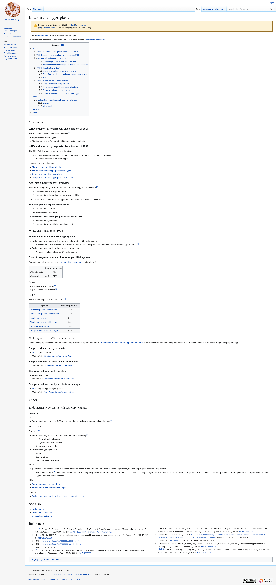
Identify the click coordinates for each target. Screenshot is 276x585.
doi (71, 532)
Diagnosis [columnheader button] (43, 305)
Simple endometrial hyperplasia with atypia (51, 170)
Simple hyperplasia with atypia (43, 322)
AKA (34, 352)
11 (109, 468)
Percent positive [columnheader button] (69, 305)
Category (34, 559)
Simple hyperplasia (38, 318)
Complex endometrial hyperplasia (47, 174)
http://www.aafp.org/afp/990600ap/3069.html (59, 541)
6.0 (37, 550)
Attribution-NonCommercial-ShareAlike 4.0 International (71, 575)
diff (40, 28)
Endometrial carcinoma (42, 512)
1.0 (37, 528)
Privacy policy (33, 579)
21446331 (248, 532)
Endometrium (42, 35)
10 (87, 435)
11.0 (160, 549)
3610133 (205, 553)
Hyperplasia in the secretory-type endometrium (121, 342)
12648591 (210, 547)
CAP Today (173, 540)
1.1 (40, 528)
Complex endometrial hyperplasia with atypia (52, 177)
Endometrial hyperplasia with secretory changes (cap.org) (58, 496)
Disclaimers (64, 579)
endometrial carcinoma (95, 40)
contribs (83, 25)
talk (77, 25)
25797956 (106, 532)
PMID (99, 532)
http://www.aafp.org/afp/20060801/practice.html (60, 544)
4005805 (87, 553)
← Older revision (48, 28)
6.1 (40, 550)
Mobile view (75, 579)
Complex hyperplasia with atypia (44, 330)
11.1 (164, 549)
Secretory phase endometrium (43, 310)
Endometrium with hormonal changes (49, 487)
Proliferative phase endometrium (45, 314)
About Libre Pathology (49, 579)
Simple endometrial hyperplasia (46, 167)
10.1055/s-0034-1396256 (83, 532)
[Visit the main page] (12, 11)
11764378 (46, 538)
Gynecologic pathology (42, 516)
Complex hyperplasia (39, 326)
